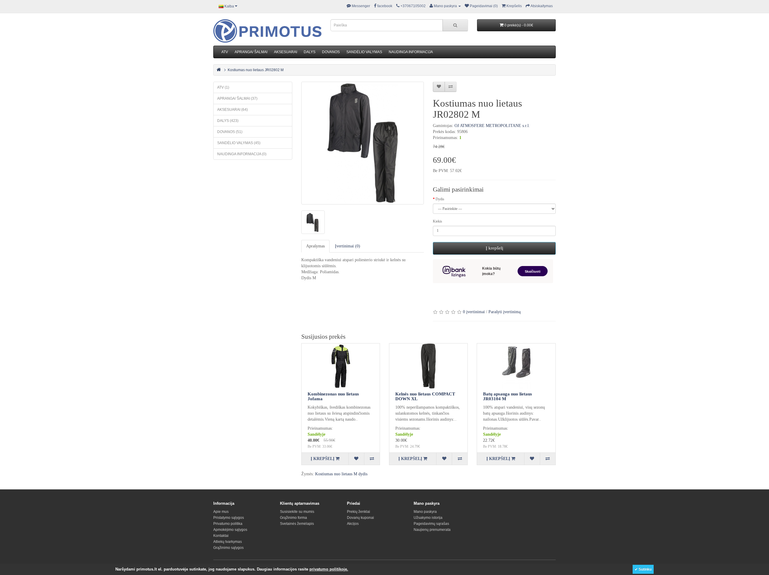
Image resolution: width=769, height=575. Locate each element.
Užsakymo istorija (428, 518)
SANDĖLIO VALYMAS (364, 52)
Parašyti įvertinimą (504, 312)
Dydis (440, 199)
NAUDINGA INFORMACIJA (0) (241, 154)
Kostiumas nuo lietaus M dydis (341, 474)
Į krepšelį (494, 248)
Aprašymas (315, 246)
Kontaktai (221, 536)
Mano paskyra (425, 512)
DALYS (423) (228, 121)
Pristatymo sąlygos (228, 518)
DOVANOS (331, 52)
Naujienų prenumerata (432, 530)
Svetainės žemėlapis (297, 524)
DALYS (309, 52)
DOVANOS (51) (229, 132)
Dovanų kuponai (360, 518)
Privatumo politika (227, 524)
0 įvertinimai (474, 312)
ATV (224, 52)
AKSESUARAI (285, 52)
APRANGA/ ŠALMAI (251, 52)
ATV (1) (223, 87)
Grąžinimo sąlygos (228, 548)
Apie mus (221, 512)
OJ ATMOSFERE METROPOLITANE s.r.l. (492, 125)
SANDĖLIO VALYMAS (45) (238, 143)
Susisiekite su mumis (297, 512)
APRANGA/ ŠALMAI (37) (237, 98)
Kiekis (437, 221)
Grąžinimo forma (293, 518)
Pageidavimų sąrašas (431, 524)
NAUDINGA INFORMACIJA (411, 52)
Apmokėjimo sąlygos (230, 530)
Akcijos (353, 524)
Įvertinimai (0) (347, 246)
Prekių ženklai (358, 512)
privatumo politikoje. (328, 569)
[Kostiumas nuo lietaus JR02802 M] (362, 143)
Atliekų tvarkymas (227, 542)
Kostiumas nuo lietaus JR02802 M (256, 70)
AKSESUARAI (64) (232, 109)
